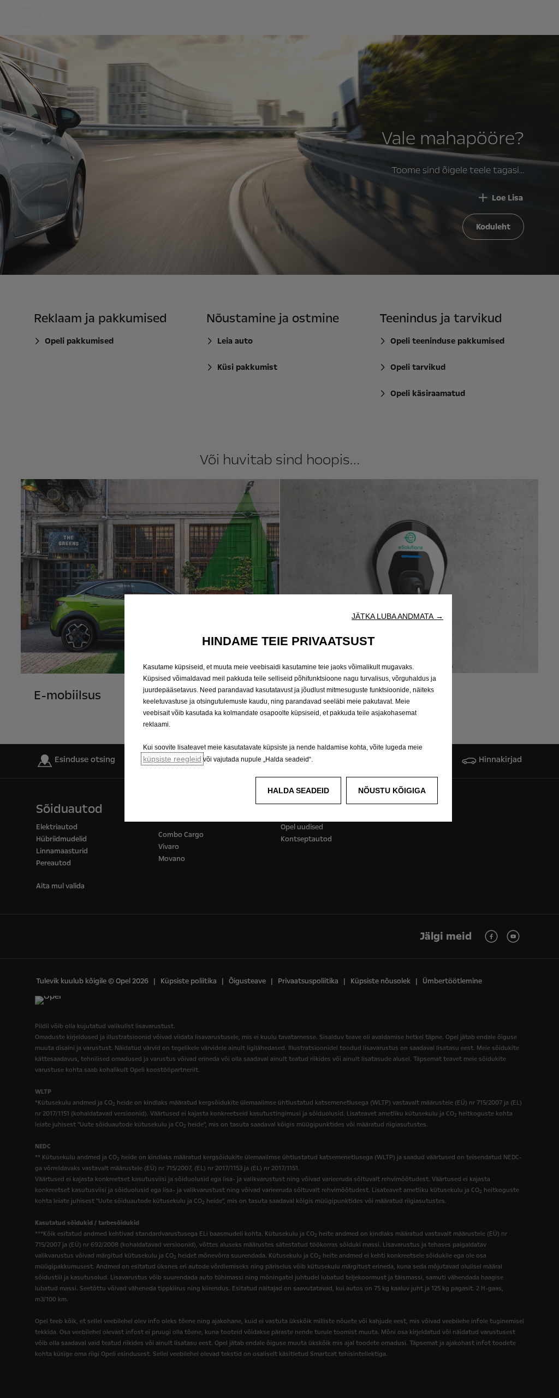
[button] (397, 616)
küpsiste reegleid (172, 758)
